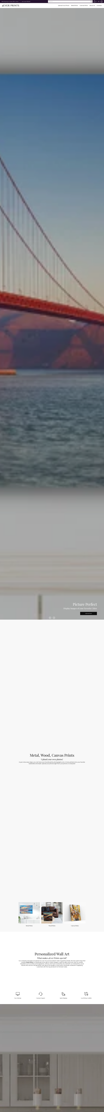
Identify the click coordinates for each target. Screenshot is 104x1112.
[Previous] (50, 618)
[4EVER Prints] (11, 5)
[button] (96, 1)
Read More (21, 613)
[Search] (91, 1)
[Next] (54, 618)
